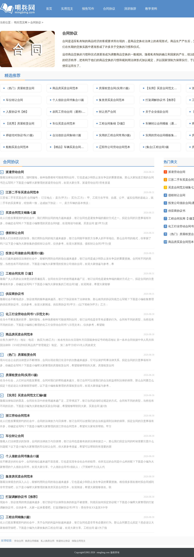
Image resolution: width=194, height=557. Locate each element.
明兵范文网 (20, 22)
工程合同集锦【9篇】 (112, 123)
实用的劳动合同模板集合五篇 (162, 135)
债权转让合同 (176, 195)
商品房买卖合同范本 (65, 88)
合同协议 (109, 8)
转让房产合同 (107, 111)
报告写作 (88, 8)
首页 (49, 8)
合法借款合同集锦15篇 (66, 135)
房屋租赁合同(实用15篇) (114, 88)
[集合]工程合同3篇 (157, 147)
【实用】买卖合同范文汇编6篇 (162, 88)
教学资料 (151, 8)
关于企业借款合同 (157, 111)
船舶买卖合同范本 (17, 147)
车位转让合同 (14, 99)
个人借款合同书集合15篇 (68, 99)
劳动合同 (18, 541)
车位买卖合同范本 (63, 123)
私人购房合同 (47, 541)
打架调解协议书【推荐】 (161, 99)
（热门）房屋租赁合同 (20, 88)
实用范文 (67, 8)
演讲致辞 (130, 8)
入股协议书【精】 (17, 111)
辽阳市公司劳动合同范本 (114, 147)
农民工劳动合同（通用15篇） (68, 111)
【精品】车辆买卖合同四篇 (68, 147)
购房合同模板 (32, 541)
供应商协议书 (176, 210)
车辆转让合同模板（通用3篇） (162, 123)
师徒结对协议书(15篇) (20, 135)
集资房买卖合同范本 (111, 99)
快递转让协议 (63, 541)
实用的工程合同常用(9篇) (115, 135)
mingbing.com (103, 552)
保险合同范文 (78, 541)
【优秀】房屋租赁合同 (20, 123)
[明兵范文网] (18, 8)
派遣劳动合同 (176, 171)
